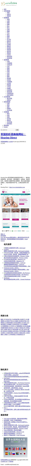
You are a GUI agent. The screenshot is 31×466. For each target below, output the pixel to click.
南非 (8, 113)
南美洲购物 (7, 101)
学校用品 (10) (14, 334)
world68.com (4, 461)
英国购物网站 (4, 141)
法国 (8, 21)
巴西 (8, 103)
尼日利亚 (9, 122)
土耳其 (9, 83)
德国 (8, 22)
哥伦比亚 (9, 110)
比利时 (9, 44)
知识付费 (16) (11, 332)
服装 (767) (3, 319)
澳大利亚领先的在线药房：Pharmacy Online (16, 428)
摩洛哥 (9, 120)
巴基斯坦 (9, 90)
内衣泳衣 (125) (18, 324)
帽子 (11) (8, 334)
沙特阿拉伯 (10, 93)
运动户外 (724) (10, 319)
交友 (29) (6, 331)
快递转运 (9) (21, 334)
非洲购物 (6, 112)
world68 (11, 141)
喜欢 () (3, 234)
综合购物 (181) (20, 322)
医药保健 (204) (11, 322)
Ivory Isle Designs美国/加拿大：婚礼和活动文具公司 (15, 237)
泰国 (8, 69)
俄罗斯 (9, 49)
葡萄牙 (9, 46)
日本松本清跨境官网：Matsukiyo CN (14, 432)
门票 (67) (17, 327)
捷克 (8, 38)
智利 (8, 105)
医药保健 (3, 235)
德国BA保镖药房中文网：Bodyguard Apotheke (16, 425)
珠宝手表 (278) (25, 321)
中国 (8, 61)
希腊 (8, 36)
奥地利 (9, 48)
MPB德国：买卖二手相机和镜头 (13, 420)
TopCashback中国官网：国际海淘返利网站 (15, 418)
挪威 (8, 31)
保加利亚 (9, 58)
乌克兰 (9, 54)
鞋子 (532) (25, 319)
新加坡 (9, 78)
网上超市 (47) (9, 329)
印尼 (8, 73)
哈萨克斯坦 (10, 95)
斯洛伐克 (9, 56)
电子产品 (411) (11, 321)
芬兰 (8, 32)
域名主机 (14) (24, 332)
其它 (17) (5, 332)
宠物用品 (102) (21, 326)
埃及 (8, 115)
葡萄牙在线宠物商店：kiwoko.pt (13, 433)
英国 (8, 19)
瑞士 (8, 26)
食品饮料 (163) (5, 324)
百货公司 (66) (24, 327)
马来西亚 (9, 81)
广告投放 (10, 461)
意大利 (9, 39)
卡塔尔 (9, 86)
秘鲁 (8, 107)
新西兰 (9, 100)
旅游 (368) (18, 321)
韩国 (8, 68)
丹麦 (8, 29)
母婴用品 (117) (7, 326)
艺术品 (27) (17, 331)
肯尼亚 (9, 118)
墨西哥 (9, 16)
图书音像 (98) (6, 327)
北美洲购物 (7, 11)
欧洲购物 (6, 17)
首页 (5, 9)
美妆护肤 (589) (18, 319)
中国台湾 (9, 64)
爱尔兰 (9, 43)
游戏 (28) (11, 331)
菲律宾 (9, 80)
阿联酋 (9, 85)
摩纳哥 (9, 53)
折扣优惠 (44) (17, 329)
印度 (8, 71)
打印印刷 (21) (24, 331)
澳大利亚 (9, 98)
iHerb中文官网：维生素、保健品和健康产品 (16, 426)
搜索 (17, 129)
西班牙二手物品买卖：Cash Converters (14, 435)
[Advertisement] (15, 160)
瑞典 (8, 24)
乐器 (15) (17, 332)
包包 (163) (26, 322)
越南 (8, 75)
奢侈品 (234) (4, 322)
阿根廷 (9, 108)
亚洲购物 (6, 59)
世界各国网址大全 (6, 459)
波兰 (8, 34)
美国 (8, 12)
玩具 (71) (12, 327)
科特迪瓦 (9, 123)
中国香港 (9, 63)
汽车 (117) (14, 326)
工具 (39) (23, 329)
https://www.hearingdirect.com (17, 187)
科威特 (9, 88)
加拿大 (9, 14)
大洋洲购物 (7, 96)
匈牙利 (9, 51)
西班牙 (9, 41)
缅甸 (8, 76)
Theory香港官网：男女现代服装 (12, 430)
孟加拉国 (9, 91)
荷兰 (8, 27)
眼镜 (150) (11, 324)
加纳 (8, 117)
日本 (8, 66)
